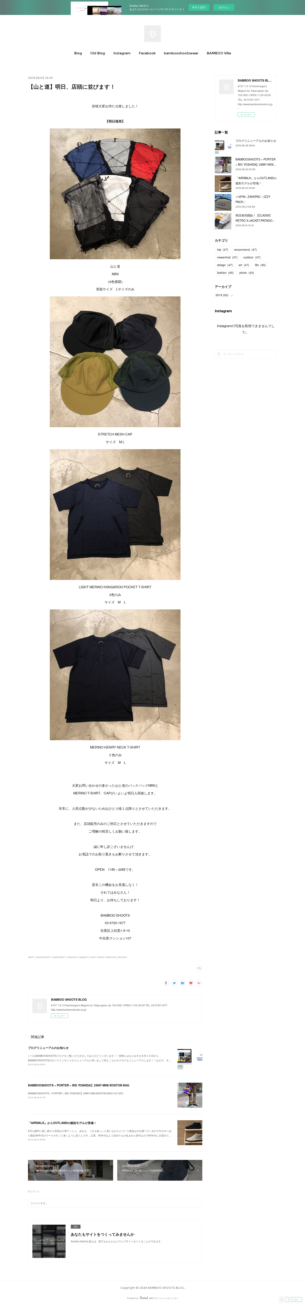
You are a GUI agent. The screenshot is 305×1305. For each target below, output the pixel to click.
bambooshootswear (181, 53)
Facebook (147, 53)
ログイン (223, 7)
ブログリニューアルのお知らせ (48, 1048)
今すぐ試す (199, 7)
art (244, 265)
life (260, 265)
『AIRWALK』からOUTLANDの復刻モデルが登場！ (62, 1123)
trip (222, 249)
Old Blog (97, 53)
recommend (245, 249)
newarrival (227, 257)
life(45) (101, 957)
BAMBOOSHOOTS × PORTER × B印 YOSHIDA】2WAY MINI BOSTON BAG (78, 1085)
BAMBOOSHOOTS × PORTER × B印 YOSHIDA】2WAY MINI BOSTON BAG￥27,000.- (76, 1093)
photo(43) (122, 957)
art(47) (93, 957)
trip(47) (31, 957)
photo (246, 272)
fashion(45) (111, 957)
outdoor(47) (72, 957)
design (225, 265)
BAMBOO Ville (219, 53)
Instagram (122, 53)
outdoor (252, 257)
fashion (225, 272)
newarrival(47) (58, 957)
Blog (78, 53)
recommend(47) (43, 957)
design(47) (84, 957)
